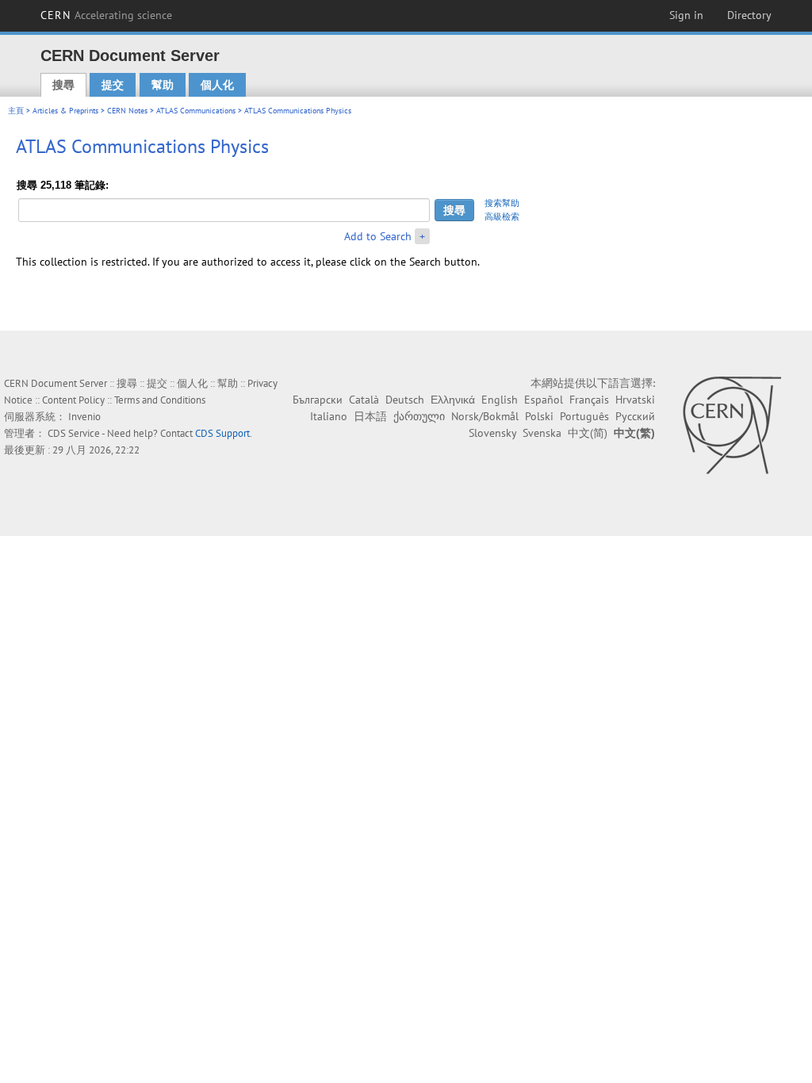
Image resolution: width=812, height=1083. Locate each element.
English (499, 399)
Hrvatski (635, 399)
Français (589, 399)
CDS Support (222, 433)
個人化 (217, 85)
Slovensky (492, 433)
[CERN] (731, 425)
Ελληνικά (453, 399)
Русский (635, 416)
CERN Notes (127, 110)
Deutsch (404, 399)
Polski (539, 416)
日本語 (370, 416)
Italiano (328, 416)
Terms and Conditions (159, 400)
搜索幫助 (502, 203)
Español (543, 399)
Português (584, 416)
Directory (749, 15)
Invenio (84, 416)
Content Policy (73, 400)
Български (318, 399)
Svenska (542, 433)
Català (364, 399)
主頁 (16, 110)
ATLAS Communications (196, 110)
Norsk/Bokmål (485, 416)
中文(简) (587, 433)
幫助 (162, 85)
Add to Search (378, 236)
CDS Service (74, 433)
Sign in (686, 15)
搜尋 (63, 85)
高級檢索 (502, 216)
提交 (113, 85)
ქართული (419, 416)
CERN (106, 15)
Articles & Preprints (65, 110)
